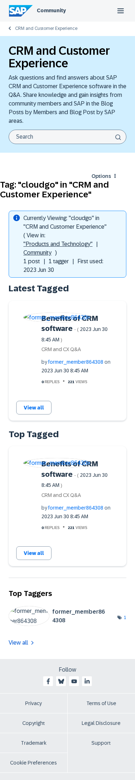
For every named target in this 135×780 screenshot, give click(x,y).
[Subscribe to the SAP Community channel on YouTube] (74, 681)
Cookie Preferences (33, 763)
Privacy (33, 703)
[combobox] (67, 137)
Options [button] (101, 176)
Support (101, 743)
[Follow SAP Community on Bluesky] (61, 681)
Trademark (33, 743)
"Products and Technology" (58, 244)
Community (51, 10)
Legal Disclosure (101, 723)
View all (34, 408)
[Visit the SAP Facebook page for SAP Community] (48, 681)
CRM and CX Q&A (61, 349)
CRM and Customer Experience (46, 28)
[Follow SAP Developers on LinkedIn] (87, 681)
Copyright (33, 723)
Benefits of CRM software (74, 328)
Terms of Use (101, 703)
